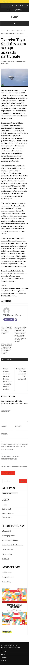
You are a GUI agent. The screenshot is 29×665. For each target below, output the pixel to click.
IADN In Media (7, 550)
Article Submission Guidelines (12, 545)
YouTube (3, 660)
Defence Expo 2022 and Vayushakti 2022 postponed (6, 329)
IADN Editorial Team (12, 315)
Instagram (4, 657)
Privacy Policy (7, 554)
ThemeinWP (17, 647)
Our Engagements (8, 536)
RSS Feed (5, 559)
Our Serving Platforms (10, 540)
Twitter (3, 654)
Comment (5, 411)
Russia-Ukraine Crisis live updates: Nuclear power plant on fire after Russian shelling (7, 379)
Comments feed (7, 513)
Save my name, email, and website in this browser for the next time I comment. (14, 446)
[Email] (16, 319)
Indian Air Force (7, 577)
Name (4, 426)
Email (18, 426)
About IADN (6, 531)
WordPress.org (7, 517)
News (9, 359)
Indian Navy (6, 582)
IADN (14, 16)
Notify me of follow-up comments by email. (10, 457)
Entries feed (6, 509)
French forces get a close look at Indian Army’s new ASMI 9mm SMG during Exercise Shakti (6, 347)
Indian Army (6, 573)
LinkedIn (3, 651)
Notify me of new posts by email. (14, 466)
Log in (4, 505)
